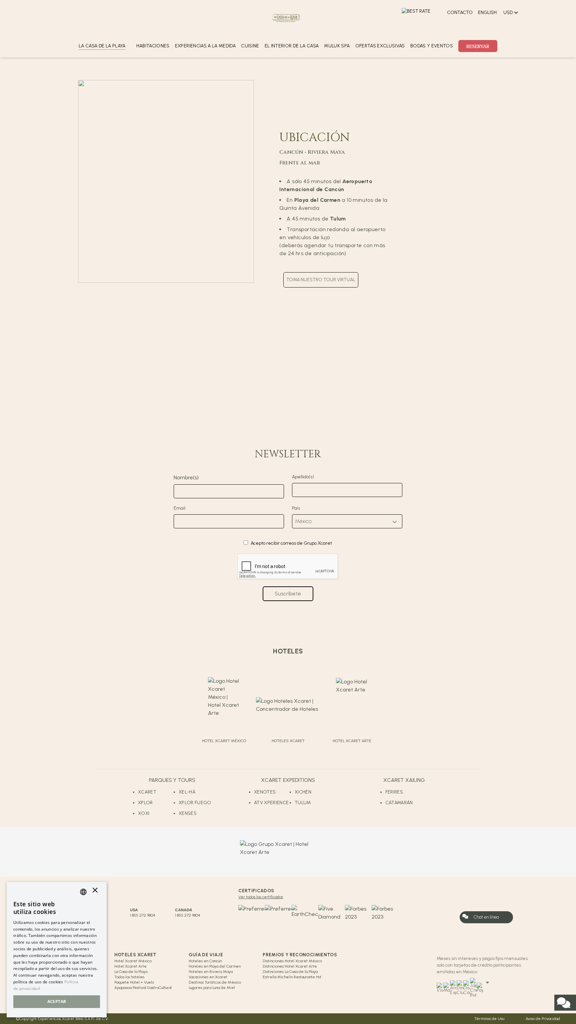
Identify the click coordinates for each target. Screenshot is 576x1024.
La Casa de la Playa (130, 971)
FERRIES (394, 792)
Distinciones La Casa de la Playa (290, 971)
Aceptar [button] (56, 1001)
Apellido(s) (303, 477)
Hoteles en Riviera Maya (211, 971)
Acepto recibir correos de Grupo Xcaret (291, 543)
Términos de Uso (489, 1018)
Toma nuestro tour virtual (320, 280)
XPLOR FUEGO (195, 803)
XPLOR (145, 803)
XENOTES (265, 792)
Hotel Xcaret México (133, 961)
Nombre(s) (186, 477)
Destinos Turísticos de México (215, 982)
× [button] (95, 892)
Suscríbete (288, 593)
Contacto (460, 12)
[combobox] (83, 892)
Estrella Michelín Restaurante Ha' (292, 977)
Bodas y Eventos (431, 46)
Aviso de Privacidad (543, 1018)
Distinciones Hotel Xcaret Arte (290, 966)
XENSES (188, 813)
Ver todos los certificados (260, 897)
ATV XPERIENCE (271, 803)
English (487, 12)
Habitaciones (153, 46)
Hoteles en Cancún (205, 961)
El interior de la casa (292, 46)
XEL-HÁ (187, 792)
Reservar (477, 46)
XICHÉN (303, 792)
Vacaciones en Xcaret (208, 977)
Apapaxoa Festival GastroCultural (143, 987)
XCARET (147, 792)
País (296, 508)
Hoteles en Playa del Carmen (215, 966)
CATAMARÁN (399, 803)
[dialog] (57, 949)
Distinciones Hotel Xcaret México (292, 961)
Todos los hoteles (129, 977)
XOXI (143, 813)
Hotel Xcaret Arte (130, 966)
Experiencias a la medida (205, 46)
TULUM (303, 803)
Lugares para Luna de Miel (212, 987)
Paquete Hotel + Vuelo (134, 982)
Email (179, 508)
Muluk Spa (337, 46)
